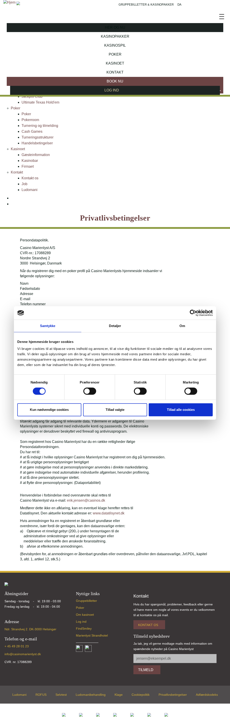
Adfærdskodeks (207, 694)
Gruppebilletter (86, 600)
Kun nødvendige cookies (49, 410)
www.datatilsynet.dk (109, 513)
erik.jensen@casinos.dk (86, 500)
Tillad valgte (115, 410)
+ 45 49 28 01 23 (16, 646)
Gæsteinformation (36, 155)
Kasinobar (30, 161)
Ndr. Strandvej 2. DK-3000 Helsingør (30, 629)
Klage (119, 694)
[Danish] (14, 199)
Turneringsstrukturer (37, 137)
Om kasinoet (85, 614)
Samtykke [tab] (47, 326)
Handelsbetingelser (37, 143)
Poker (115, 54)
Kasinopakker (115, 36)
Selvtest (61, 694)
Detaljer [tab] (115, 326)
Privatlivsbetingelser (173, 694)
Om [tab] (182, 326)
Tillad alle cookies (181, 410)
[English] (14, 204)
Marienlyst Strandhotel (92, 635)
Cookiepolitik (141, 694)
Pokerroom (30, 120)
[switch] (89, 391)
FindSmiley (84, 628)
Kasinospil (115, 45)
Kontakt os (30, 178)
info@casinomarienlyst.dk (22, 654)
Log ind (81, 621)
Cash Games (32, 131)
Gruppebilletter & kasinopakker (146, 4)
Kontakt (115, 72)
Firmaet (28, 166)
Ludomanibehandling (91, 694)
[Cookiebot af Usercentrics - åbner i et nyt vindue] (193, 313)
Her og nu (115, 27)
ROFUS (40, 694)
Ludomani (30, 190)
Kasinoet (115, 63)
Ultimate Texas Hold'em (40, 102)
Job (24, 184)
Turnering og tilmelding (40, 126)
